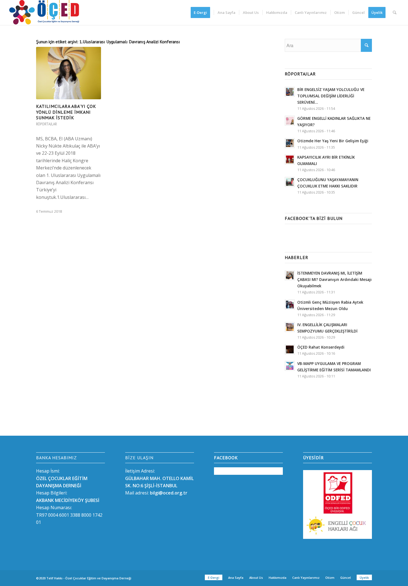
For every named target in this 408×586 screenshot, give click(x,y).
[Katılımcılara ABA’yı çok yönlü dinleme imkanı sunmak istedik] (68, 73)
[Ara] (394, 12)
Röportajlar (46, 124)
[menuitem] (202, 12)
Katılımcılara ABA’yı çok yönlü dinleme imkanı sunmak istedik (66, 112)
